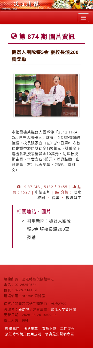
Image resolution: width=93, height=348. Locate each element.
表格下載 (49, 328)
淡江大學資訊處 (63, 309)
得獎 (55, 197)
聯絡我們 (12, 328)
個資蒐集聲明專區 (59, 334)
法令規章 (31, 328)
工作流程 (67, 328)
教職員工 (73, 197)
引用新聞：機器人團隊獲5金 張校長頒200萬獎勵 (49, 229)
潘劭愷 (23, 309)
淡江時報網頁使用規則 (23, 334)
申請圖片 (42, 192)
